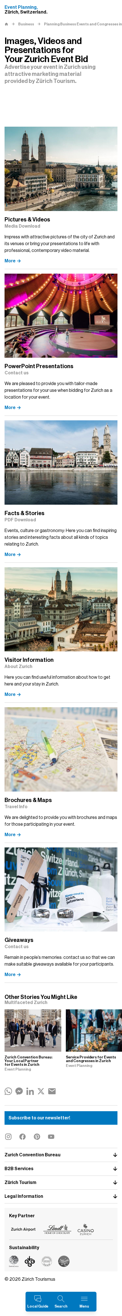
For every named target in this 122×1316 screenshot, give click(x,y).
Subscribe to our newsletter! (39, 1118)
